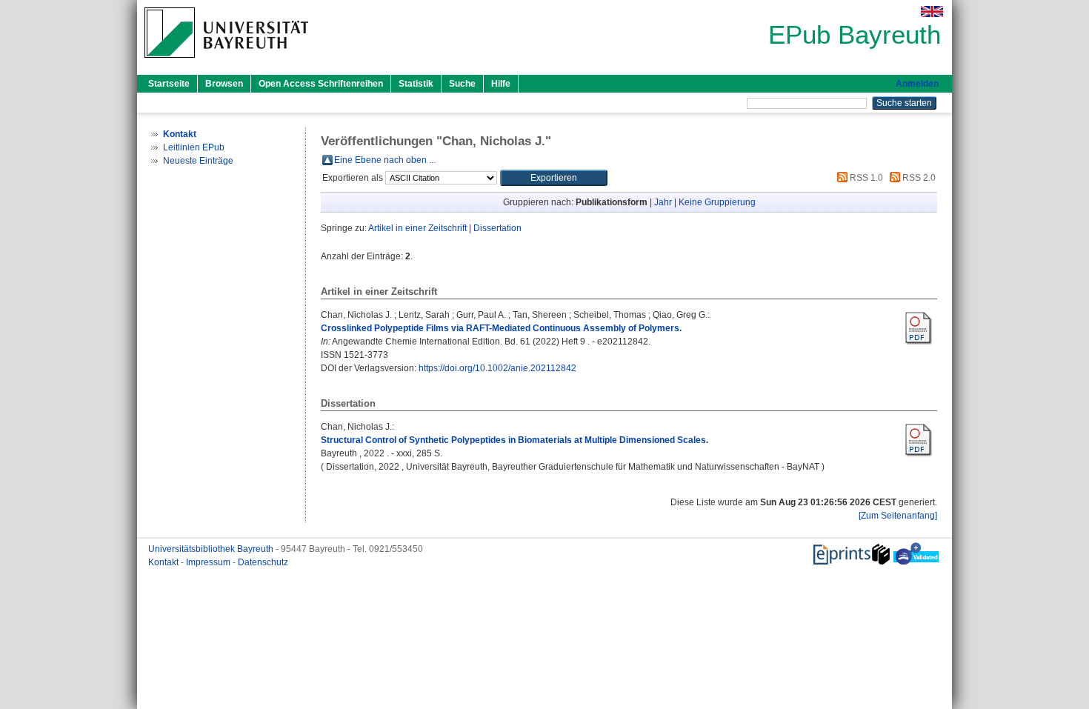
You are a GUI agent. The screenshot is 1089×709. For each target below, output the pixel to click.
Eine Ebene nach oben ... (385, 160)
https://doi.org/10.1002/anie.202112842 (497, 368)
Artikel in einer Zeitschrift (417, 228)
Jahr (663, 202)
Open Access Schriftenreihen (321, 84)
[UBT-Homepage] (226, 62)
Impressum (209, 562)
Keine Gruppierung (717, 202)
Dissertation (497, 228)
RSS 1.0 (865, 178)
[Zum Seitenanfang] (898, 515)
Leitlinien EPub (193, 147)
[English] (932, 11)
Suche (462, 84)
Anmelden (917, 84)
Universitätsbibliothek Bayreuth (212, 549)
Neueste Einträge (198, 161)
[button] (553, 178)
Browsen (224, 84)
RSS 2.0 (918, 178)
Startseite (169, 84)
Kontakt (164, 562)
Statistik (416, 84)
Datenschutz (263, 562)
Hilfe (500, 84)
